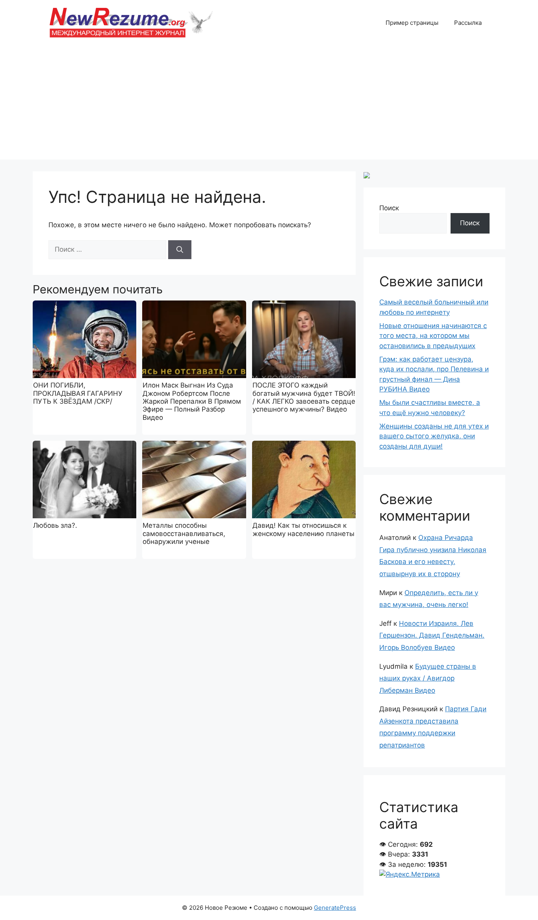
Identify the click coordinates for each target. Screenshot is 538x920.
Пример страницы (412, 22)
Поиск (389, 208)
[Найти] (179, 249)
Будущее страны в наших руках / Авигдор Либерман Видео (427, 678)
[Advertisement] (269, 104)
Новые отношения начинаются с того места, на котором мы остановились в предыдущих (433, 336)
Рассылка (468, 22)
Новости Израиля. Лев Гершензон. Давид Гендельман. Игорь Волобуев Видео (431, 635)
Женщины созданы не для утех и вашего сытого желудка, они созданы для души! (434, 436)
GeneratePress (335, 907)
